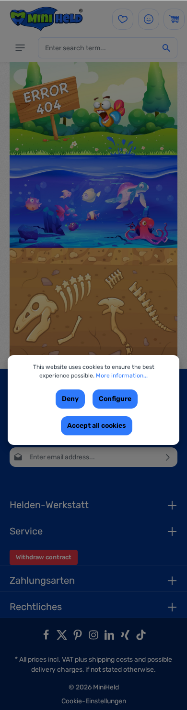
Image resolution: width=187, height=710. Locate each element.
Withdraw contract (43, 557)
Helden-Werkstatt (49, 504)
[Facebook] (47, 638)
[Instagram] (94, 638)
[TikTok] (141, 638)
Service (26, 531)
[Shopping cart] (174, 19)
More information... (122, 375)
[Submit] (168, 457)
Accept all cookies (96, 426)
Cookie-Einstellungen (93, 701)
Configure (115, 399)
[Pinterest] (78, 638)
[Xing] (126, 638)
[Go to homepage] (46, 19)
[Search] (166, 47)
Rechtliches (36, 606)
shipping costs (111, 659)
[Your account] (148, 19)
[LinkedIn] (110, 638)
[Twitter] (63, 638)
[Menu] (20, 47)
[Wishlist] (122, 19)
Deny (70, 399)
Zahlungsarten (42, 580)
